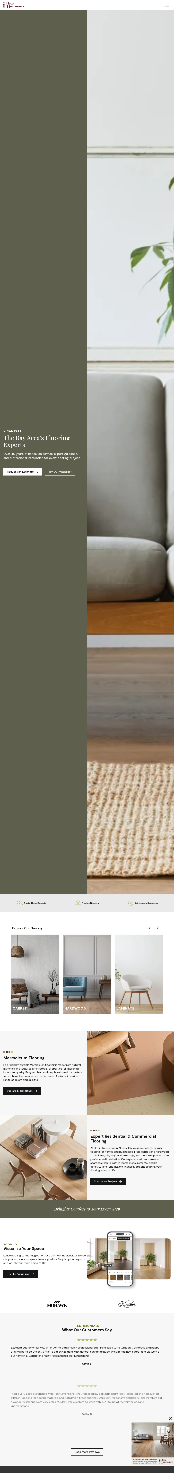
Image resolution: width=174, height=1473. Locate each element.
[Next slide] (157, 928)
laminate (125, 1008)
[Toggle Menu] (167, 5)
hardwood (75, 1008)
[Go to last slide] (149, 928)
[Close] (171, 1418)
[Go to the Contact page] (153, 1443)
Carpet (20, 1008)
